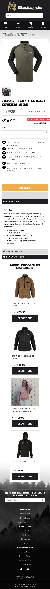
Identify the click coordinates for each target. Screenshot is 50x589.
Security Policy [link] (25, 564)
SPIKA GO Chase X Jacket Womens (23, 357)
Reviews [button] (10, 256)
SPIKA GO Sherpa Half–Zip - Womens (24, 304)
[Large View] (6, 91)
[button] (25, 195)
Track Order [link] (25, 518)
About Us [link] (25, 531)
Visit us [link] (25, 543)
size (4, 128)
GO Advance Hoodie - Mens (24, 461)
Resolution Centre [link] (25, 522)
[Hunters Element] (10, 111)
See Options (25, 318)
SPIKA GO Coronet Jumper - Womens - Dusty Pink (24, 410)
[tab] (25, 201)
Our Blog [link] (25, 535)
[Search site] (40, 15)
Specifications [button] (14, 251)
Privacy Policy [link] (25, 556)
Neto (33, 586)
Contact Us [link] (25, 539)
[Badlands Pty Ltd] (25, 5)
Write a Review (38, 111)
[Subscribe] (42, 500)
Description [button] (12, 201)
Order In (26, 188)
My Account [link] (25, 514)
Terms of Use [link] (25, 552)
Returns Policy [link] (25, 560)
